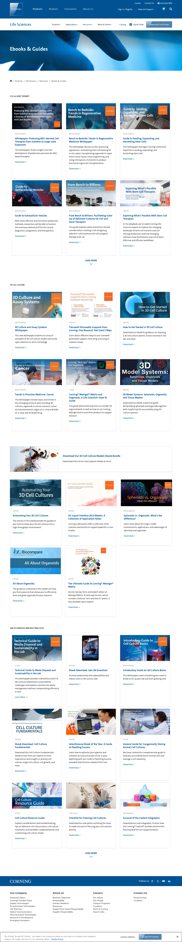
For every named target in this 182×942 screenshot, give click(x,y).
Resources (44, 81)
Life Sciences (20, 24)
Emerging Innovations (20, 920)
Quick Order (138, 24)
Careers (138, 3)
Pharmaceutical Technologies (23, 915)
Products (38, 9)
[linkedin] (169, 881)
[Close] (177, 937)
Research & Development (21, 917)
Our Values (98, 897)
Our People (98, 900)
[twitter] (158, 881)
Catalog (122, 24)
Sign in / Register (125, 9)
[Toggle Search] (170, 9)
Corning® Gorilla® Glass (21, 900)
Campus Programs (101, 903)
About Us (88, 9)
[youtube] (163, 881)
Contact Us (149, 3)
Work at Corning (100, 909)
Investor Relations (61, 903)
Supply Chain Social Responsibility (68, 909)
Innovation (70, 9)
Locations (97, 906)
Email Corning (140, 897)
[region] (91, 937)
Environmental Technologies (22, 906)
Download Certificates (159, 24)
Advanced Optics (17, 897)
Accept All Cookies (150, 936)
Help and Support (145, 9)
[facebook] (152, 881)
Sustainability (58, 900)
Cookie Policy (57, 939)
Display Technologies (19, 903)
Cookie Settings (128, 937)
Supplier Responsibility (63, 912)
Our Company (18, 893)
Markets (53, 9)
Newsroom (57, 906)
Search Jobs (98, 912)
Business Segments (61, 897)
